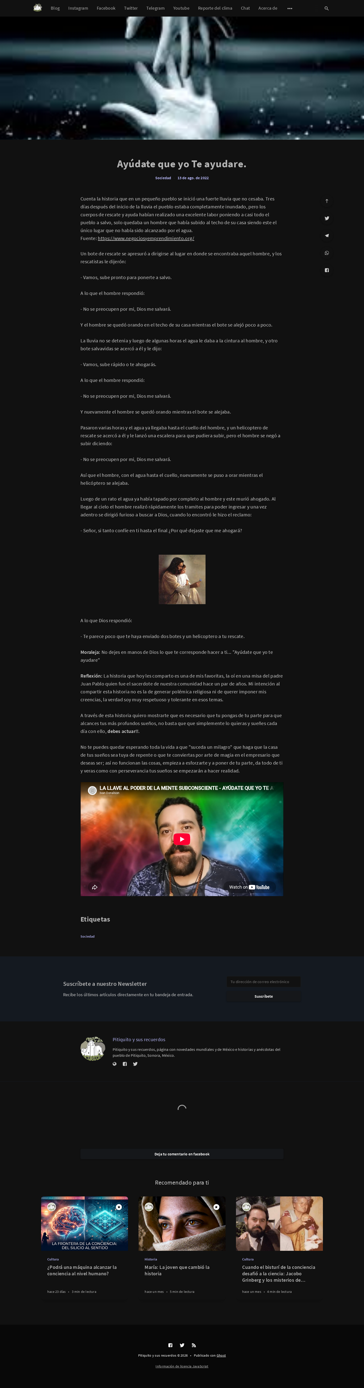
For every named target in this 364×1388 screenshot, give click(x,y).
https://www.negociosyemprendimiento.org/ (146, 238)
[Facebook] (327, 270)
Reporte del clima (215, 8)
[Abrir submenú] (290, 8)
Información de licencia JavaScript (182, 1366)
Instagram (78, 8)
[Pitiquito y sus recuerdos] (92, 1048)
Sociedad (163, 178)
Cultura (53, 1259)
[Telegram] (327, 235)
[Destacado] (119, 1207)
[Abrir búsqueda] (327, 8)
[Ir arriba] (327, 201)
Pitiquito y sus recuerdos (139, 1039)
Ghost (221, 1355)
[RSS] (194, 1345)
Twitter (131, 8)
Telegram (155, 8)
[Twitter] (327, 218)
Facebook (106, 8)
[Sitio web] (115, 1064)
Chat (245, 8)
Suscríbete (264, 996)
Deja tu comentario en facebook (182, 1153)
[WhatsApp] (327, 253)
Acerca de (268, 8)
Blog (55, 8)
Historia (151, 1259)
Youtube (181, 8)
